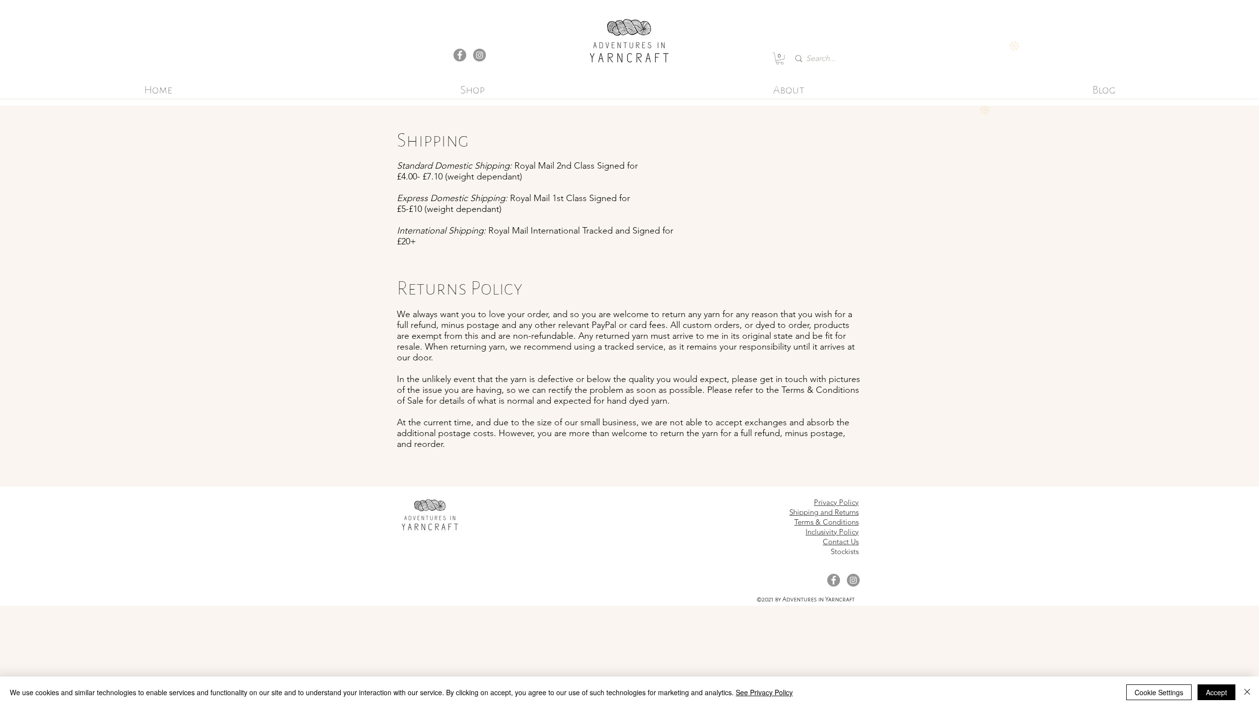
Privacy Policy (836, 502)
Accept (1216, 692)
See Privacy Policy (764, 692)
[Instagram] (479, 55)
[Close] (1247, 692)
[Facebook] (459, 55)
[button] (780, 58)
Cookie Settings (1159, 692)
